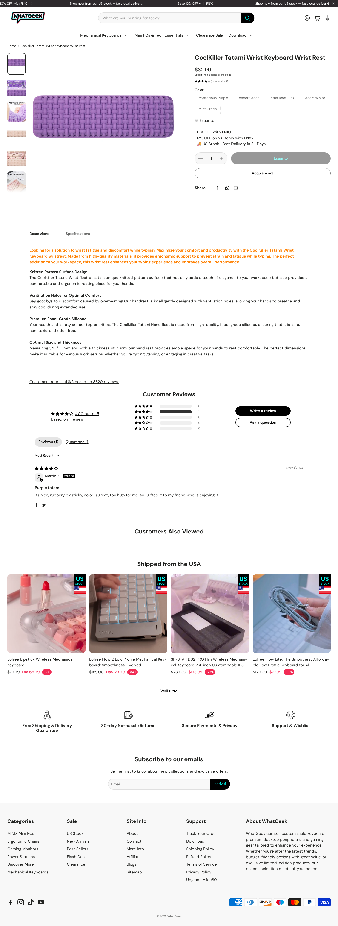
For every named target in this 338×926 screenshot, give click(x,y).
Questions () (77, 441)
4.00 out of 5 (87, 413)
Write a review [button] (263, 410)
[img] (46, 468)
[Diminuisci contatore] (200, 158)
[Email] (236, 188)
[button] (176, 18)
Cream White (314, 98)
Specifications (78, 233)
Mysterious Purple (213, 98)
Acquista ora (263, 173)
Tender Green (248, 98)
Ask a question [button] (263, 422)
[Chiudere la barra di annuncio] (333, 3)
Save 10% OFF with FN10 (195, 3)
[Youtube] (41, 902)
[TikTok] (31, 902)
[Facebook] (217, 188)
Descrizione (39, 233)
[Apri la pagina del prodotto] (46, 613)
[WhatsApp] (227, 188)
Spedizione (200, 74)
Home (11, 46)
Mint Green (207, 109)
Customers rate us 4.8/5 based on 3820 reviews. (74, 381)
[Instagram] (20, 902)
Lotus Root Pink (281, 98)
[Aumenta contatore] (222, 158)
